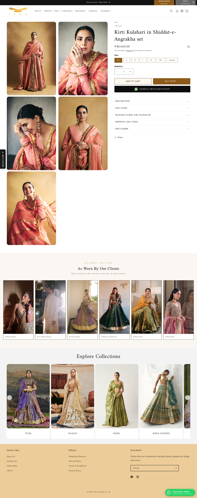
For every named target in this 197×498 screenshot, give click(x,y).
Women (47, 11)
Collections (67, 11)
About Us (11, 456)
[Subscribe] (176, 468)
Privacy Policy (75, 471)
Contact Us (12, 461)
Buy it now (171, 81)
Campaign (105, 11)
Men (57, 11)
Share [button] (120, 137)
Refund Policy (75, 461)
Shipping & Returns (77, 456)
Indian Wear (164, 2)
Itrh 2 (185, 2)
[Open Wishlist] (182, 11)
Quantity (118, 66)
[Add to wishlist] (188, 47)
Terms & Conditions (77, 466)
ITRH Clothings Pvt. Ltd (101, 492)
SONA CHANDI (161, 433)
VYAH (28, 433)
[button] (48, 11)
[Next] (187, 397)
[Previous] (9, 397)
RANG (116, 433)
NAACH (72, 433)
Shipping (129, 50)
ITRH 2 (10, 471)
